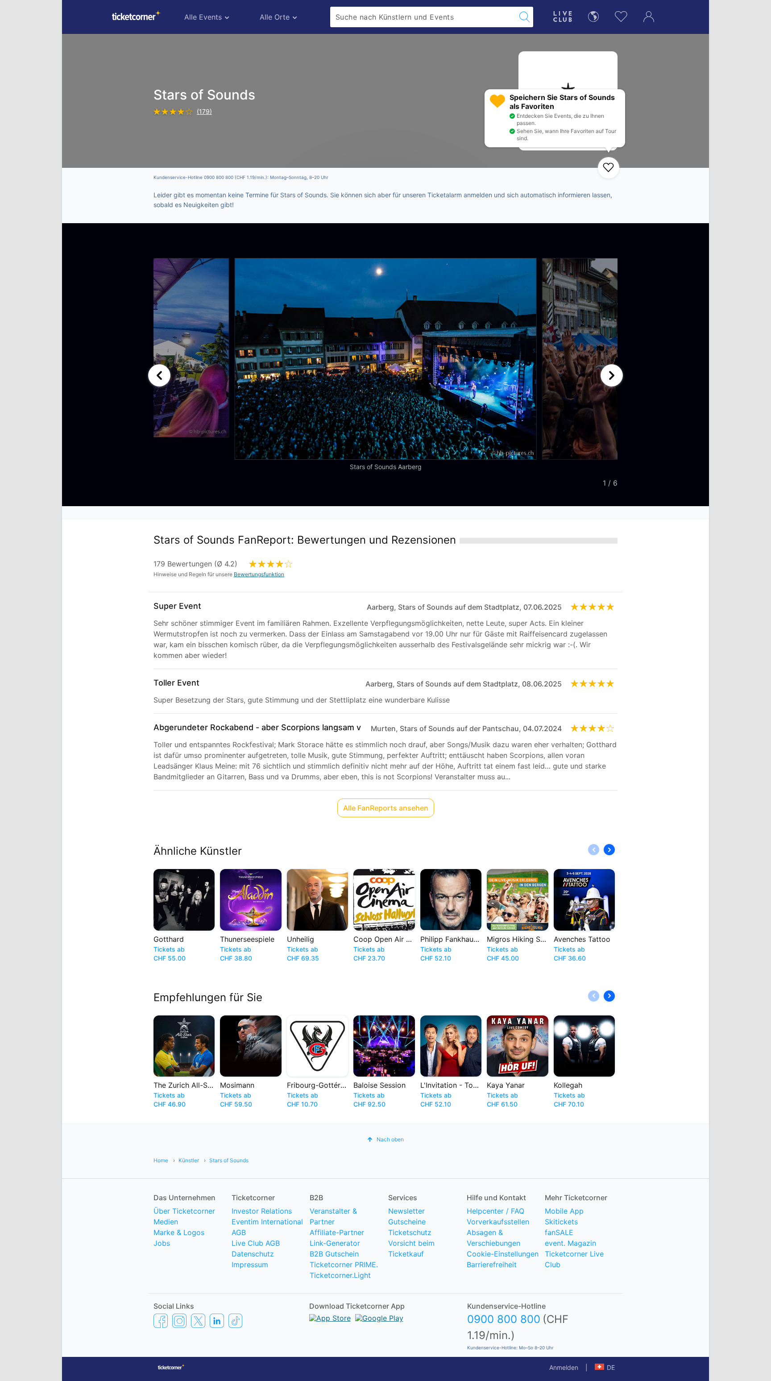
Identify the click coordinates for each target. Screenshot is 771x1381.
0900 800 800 (503, 1319)
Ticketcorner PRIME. (344, 1264)
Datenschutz (253, 1253)
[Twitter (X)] (198, 1320)
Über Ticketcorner (184, 1210)
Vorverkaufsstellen (498, 1221)
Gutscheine (407, 1221)
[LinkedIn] (217, 1320)
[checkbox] (608, 168)
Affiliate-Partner (337, 1232)
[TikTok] (235, 1320)
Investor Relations (262, 1210)
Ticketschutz (409, 1232)
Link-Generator (335, 1243)
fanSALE (559, 1232)
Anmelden (563, 1367)
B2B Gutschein (334, 1253)
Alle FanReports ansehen (385, 807)
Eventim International (267, 1221)
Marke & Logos (178, 1232)
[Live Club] (562, 15)
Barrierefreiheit (492, 1264)
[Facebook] (160, 1320)
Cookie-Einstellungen (503, 1253)
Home (160, 1160)
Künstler (188, 1160)
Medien (165, 1221)
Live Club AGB (256, 1243)
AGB (239, 1232)
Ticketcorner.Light (340, 1275)
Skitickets (561, 1221)
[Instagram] (179, 1320)
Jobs (161, 1243)
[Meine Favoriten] (621, 15)
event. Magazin (570, 1243)
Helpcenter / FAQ (495, 1210)
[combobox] (423, 17)
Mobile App (564, 1210)
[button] (159, 375)
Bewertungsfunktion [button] (259, 574)
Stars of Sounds (229, 1160)
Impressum (250, 1264)
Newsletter (406, 1210)
